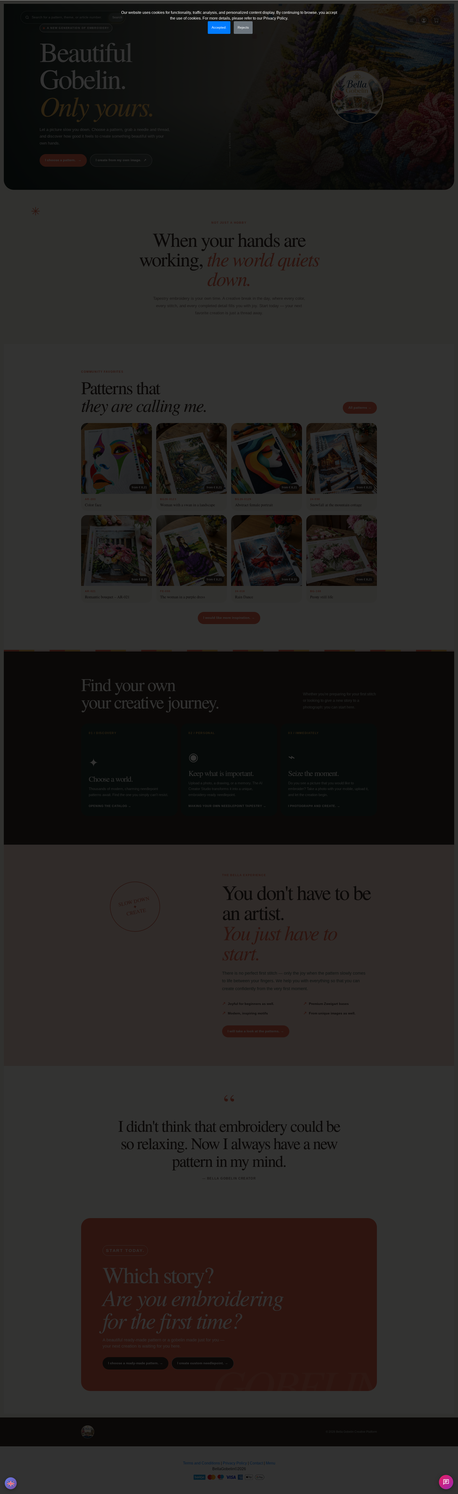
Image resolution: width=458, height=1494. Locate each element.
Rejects (243, 27)
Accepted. (219, 27)
